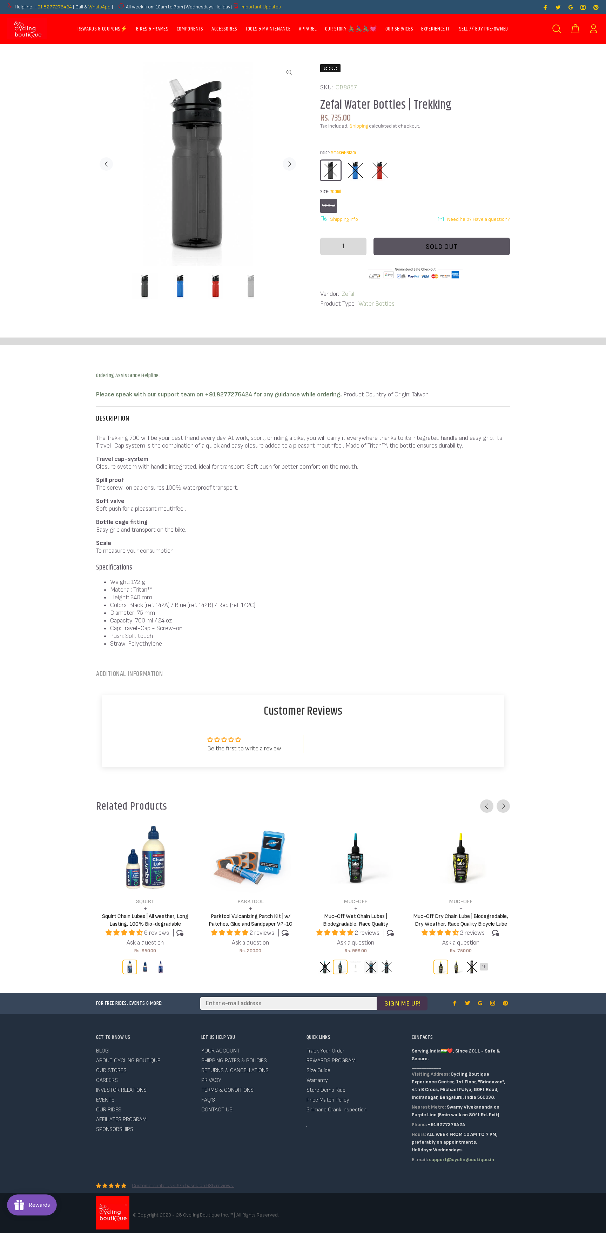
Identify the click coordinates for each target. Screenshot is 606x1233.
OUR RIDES (108, 1109)
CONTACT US (217, 1109)
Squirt (145, 901)
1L (484, 966)
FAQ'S (208, 1100)
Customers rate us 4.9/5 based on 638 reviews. (183, 1185)
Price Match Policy (328, 1100)
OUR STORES (111, 1070)
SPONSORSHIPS (114, 1129)
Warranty (317, 1080)
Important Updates (261, 7)
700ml (328, 206)
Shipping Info (344, 219)
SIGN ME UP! (402, 1003)
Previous (106, 164)
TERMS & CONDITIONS (227, 1090)
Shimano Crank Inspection (336, 1109)
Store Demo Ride (326, 1090)
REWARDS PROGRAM (331, 1060)
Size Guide (318, 1070)
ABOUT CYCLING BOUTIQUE (128, 1060)
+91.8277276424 (53, 7)
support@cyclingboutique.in (461, 1160)
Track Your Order (325, 1051)
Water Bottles (376, 303)
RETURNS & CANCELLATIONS (235, 1070)
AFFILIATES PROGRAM (121, 1119)
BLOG (102, 1051)
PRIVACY (211, 1080)
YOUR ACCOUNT (220, 1051)
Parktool (250, 901)
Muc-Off (355, 901)
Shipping (358, 126)
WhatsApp (100, 7)
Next (289, 164)
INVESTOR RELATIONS (121, 1090)
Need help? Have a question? (478, 219)
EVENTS (105, 1100)
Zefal (348, 294)
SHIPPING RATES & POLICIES (234, 1060)
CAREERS (107, 1080)
